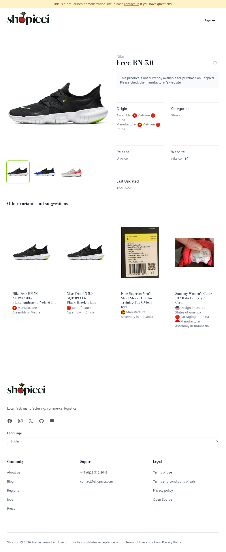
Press (11, 508)
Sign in (212, 20)
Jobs (10, 499)
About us (13, 472)
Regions (13, 490)
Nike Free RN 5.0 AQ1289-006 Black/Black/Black (81, 298)
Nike (120, 56)
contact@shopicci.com (96, 481)
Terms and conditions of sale (174, 481)
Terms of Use (135, 542)
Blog (10, 481)
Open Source (162, 499)
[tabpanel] (58, 105)
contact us (131, 4)
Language (14, 433)
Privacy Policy (171, 542)
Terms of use (162, 472)
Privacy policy (163, 490)
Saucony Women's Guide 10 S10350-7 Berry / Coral (193, 298)
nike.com (178, 158)
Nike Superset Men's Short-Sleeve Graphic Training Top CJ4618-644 (137, 300)
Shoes (175, 115)
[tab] (18, 172)
